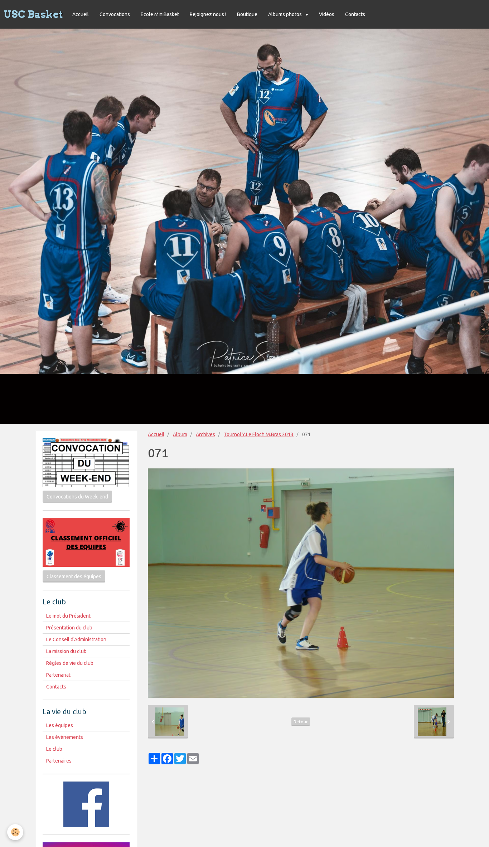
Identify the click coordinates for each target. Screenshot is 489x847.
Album (180, 434)
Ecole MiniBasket (160, 14)
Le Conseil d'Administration (76, 639)
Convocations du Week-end (77, 497)
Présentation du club (69, 628)
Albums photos (285, 14)
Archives (205, 434)
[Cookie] (15, 832)
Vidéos (326, 14)
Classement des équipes (74, 576)
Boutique (247, 14)
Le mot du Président (68, 616)
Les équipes (59, 725)
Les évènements (64, 737)
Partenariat (58, 675)
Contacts (355, 14)
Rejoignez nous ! (208, 14)
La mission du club (66, 651)
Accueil (80, 14)
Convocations (115, 14)
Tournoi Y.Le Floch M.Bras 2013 (259, 434)
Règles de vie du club (69, 663)
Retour (301, 721)
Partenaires (59, 761)
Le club (54, 749)
